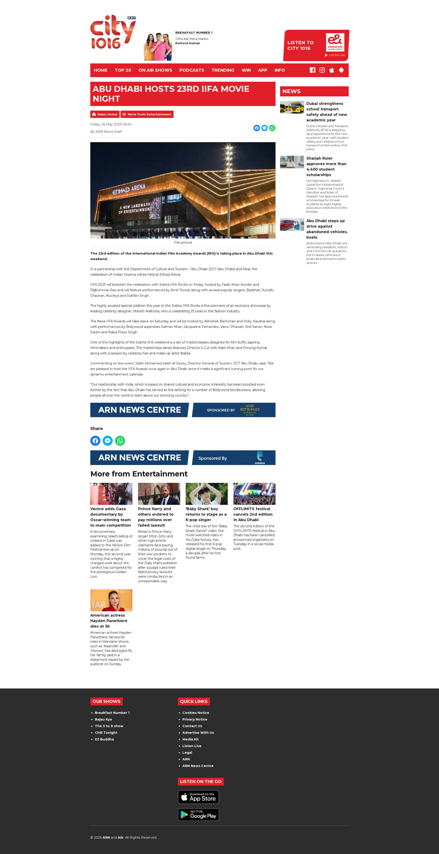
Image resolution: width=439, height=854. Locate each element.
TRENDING (222, 70)
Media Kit (190, 739)
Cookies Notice (195, 713)
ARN (186, 759)
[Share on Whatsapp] (272, 128)
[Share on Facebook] (257, 128)
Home (100, 70)
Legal (187, 753)
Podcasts (191, 70)
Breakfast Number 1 (112, 713)
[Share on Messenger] (264, 128)
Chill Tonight (106, 733)
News (291, 91)
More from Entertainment (149, 114)
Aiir (120, 837)
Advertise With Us (198, 733)
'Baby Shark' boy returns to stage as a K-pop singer (206, 514)
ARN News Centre (198, 766)
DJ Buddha (104, 739)
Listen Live (191, 746)
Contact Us (192, 726)
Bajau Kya (103, 719)
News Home (107, 114)
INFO (280, 70)
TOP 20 (123, 70)
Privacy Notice (194, 719)
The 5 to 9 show (109, 726)
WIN (246, 70)
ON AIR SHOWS (155, 70)
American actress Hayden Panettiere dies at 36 (108, 620)
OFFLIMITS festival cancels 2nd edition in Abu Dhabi (253, 514)
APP (262, 70)
